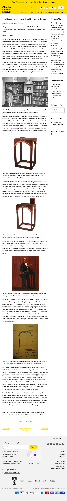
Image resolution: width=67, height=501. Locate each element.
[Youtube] (52, 8)
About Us (51, 12)
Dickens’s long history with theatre (37, 397)
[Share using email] (31, 421)
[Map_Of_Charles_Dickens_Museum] (34, 455)
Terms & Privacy (55, 488)
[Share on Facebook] (24, 421)
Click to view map (34, 463)
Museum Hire (61, 461)
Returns (63, 488)
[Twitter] (41, 8)
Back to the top (58, 439)
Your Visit (23, 12)
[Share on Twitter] (26, 421)
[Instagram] (55, 8)
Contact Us (61, 456)
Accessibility (36, 488)
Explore (36, 12)
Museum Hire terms (45, 488)
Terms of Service (60, 463)
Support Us (43, 12)
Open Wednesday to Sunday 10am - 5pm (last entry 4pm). (33, 2)
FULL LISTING (57, 122)
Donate (62, 452)
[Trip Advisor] (47, 8)
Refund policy (60, 466)
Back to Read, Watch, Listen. (25, 429)
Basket (61, 7)
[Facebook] (44, 8)
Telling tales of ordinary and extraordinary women (57, 87)
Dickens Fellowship (17, 72)
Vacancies (62, 459)
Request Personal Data (58, 468)
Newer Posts (44, 428)
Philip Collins (6, 370)
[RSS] (50, 8)
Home (23, 7)
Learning (30, 12)
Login (37, 7)
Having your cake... (58, 124)
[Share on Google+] (28, 421)
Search (28, 7)
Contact (33, 7)
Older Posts (5, 428)
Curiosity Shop (59, 12)
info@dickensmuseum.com (12, 472)
